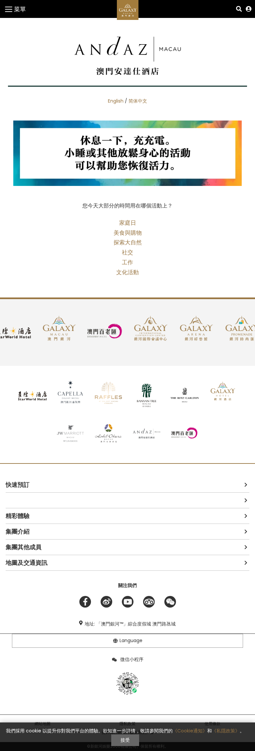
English (116, 101)
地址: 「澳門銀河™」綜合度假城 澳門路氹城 (130, 624)
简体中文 (137, 101)
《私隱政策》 (226, 730)
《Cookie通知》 (190, 730)
